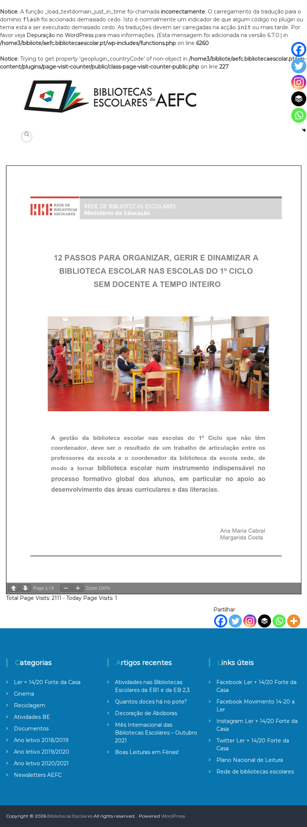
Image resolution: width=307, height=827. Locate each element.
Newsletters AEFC (38, 775)
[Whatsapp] (279, 621)
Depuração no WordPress (60, 35)
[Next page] (25, 588)
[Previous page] (13, 588)
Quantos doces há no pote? (151, 701)
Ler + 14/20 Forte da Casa (47, 682)
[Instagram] (249, 621)
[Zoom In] (77, 588)
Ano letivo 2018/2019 (41, 740)
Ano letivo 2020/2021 (41, 763)
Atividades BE (32, 717)
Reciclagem (29, 705)
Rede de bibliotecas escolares (255, 771)
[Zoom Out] (66, 588)
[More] (293, 621)
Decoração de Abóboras (146, 713)
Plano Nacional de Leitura (249, 760)
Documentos (31, 728)
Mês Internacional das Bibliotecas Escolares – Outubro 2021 (156, 732)
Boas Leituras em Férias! (147, 752)
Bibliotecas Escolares (69, 816)
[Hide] (304, 130)
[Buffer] (264, 621)
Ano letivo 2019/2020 (41, 751)
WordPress (173, 816)
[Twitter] (235, 621)
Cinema (24, 693)
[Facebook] (220, 621)
